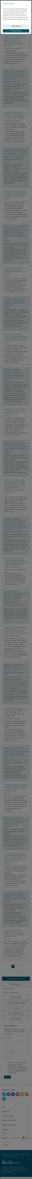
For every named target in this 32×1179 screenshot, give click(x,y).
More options (16, 26)
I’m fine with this (16, 31)
